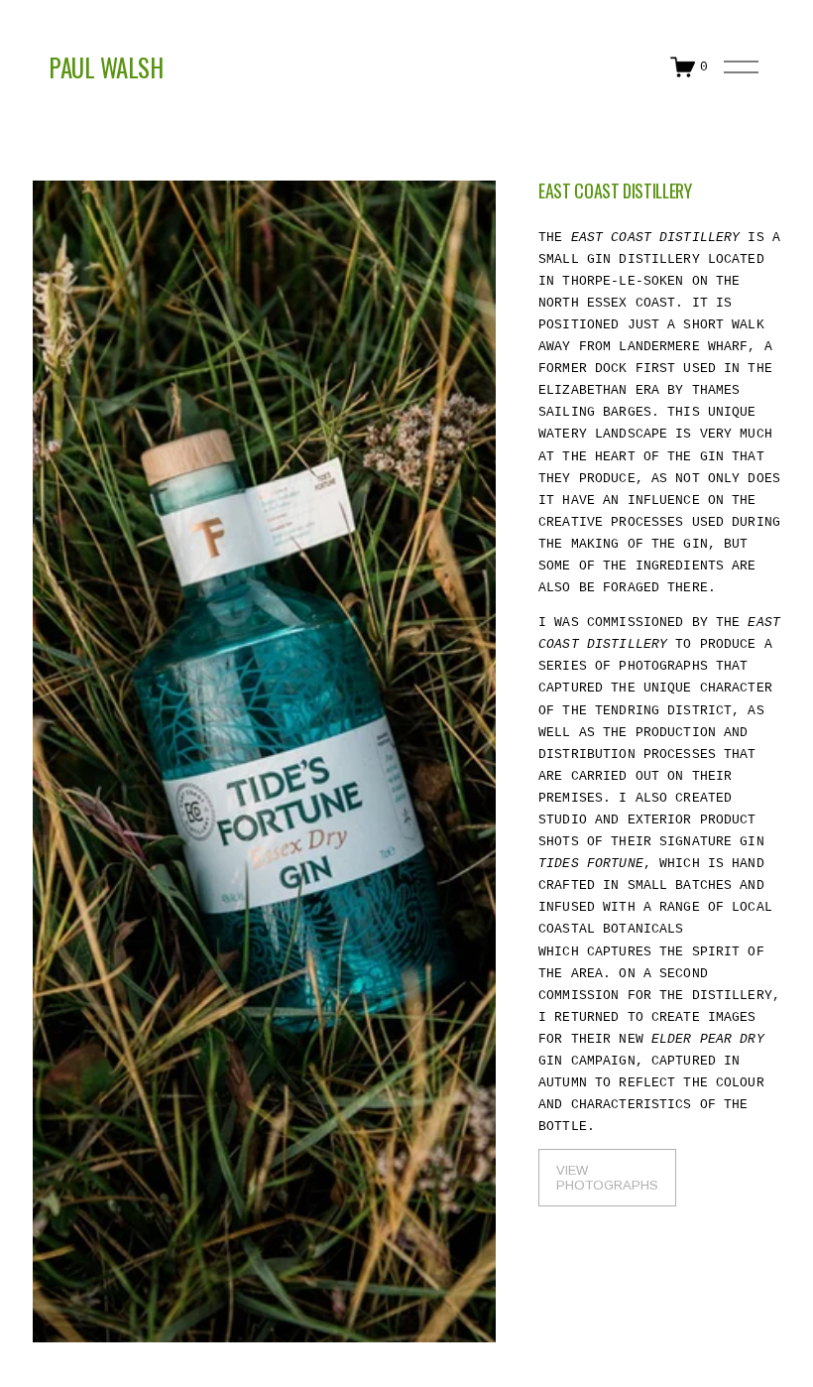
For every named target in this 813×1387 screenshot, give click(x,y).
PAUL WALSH (106, 67)
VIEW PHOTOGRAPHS (607, 1178)
